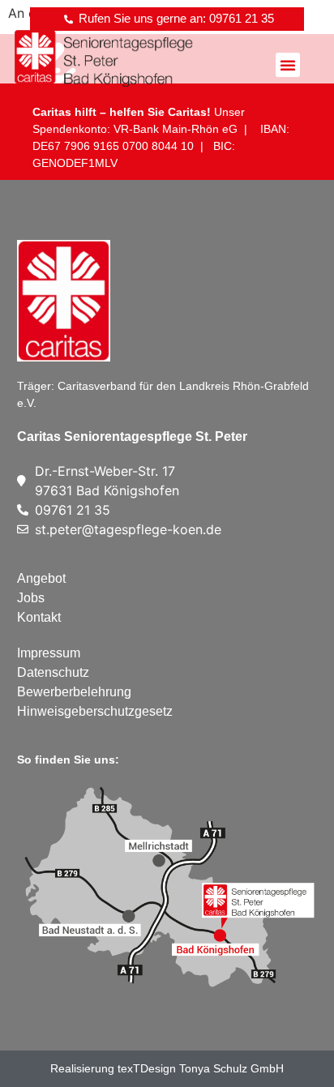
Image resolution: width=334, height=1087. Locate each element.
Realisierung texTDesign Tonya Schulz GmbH (167, 1068)
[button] (288, 65)
